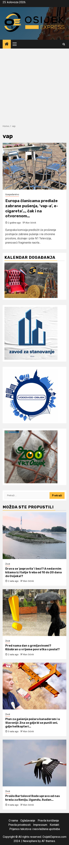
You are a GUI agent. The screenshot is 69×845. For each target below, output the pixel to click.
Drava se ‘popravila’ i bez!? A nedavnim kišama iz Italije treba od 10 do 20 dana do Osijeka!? (33, 572)
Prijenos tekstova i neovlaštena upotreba (34, 829)
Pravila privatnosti (19, 824)
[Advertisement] (34, 84)
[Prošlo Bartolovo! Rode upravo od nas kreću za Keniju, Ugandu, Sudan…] (34, 763)
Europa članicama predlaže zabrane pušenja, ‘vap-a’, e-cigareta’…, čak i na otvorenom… (31, 208)
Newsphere (30, 841)
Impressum (40, 824)
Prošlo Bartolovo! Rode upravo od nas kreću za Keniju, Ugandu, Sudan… (32, 797)
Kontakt (54, 824)
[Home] (7, 44)
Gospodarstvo (12, 194)
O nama (13, 820)
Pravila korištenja (48, 820)
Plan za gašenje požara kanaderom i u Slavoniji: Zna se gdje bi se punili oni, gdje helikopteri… (32, 722)
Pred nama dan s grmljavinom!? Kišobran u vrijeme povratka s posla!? (32, 647)
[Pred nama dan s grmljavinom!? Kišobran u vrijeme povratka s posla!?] (34, 612)
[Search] (64, 44)
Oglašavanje (27, 820)
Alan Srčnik (30, 223)
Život (7, 564)
